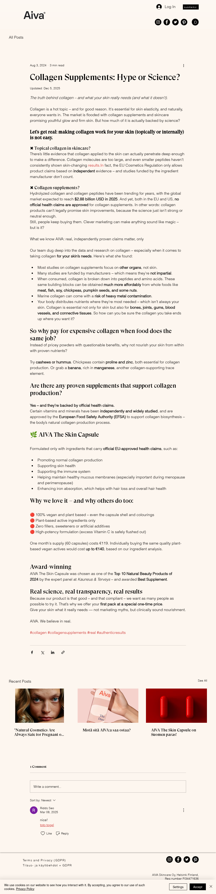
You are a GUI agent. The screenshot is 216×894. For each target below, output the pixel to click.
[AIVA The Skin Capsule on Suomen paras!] (176, 706)
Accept (197, 887)
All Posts (16, 37)
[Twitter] (175, 22)
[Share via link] (63, 652)
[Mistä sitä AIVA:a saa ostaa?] (108, 706)
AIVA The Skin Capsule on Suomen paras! (173, 732)
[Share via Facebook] (32, 652)
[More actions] (183, 65)
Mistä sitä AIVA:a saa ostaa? (107, 730)
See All (202, 680)
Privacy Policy (25, 889)
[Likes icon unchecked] (43, 833)
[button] (195, 22)
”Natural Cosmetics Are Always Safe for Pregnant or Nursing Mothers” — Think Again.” (38, 732)
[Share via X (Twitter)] (42, 652)
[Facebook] (166, 22)
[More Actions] (183, 810)
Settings (178, 887)
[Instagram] (158, 22)
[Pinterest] (184, 22)
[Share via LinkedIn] (53, 652)
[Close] (210, 887)
